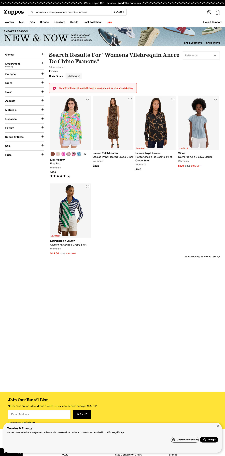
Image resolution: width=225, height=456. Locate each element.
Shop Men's (213, 42)
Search (119, 12)
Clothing (72, 76)
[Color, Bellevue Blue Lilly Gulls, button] (79, 154)
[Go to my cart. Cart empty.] (217, 12)
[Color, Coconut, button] (68, 154)
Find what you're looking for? (200, 256)
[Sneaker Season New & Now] (112, 36)
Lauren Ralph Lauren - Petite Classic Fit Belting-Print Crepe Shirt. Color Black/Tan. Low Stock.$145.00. (155, 137)
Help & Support (212, 22)
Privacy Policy (116, 432)
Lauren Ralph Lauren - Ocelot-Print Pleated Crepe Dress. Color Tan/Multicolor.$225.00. (113, 137)
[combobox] (69, 12)
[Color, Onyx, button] (73, 154)
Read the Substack (129, 3)
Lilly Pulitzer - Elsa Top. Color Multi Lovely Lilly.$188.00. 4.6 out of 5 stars (70, 137)
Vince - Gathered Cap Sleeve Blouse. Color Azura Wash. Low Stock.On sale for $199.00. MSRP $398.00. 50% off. (198, 137)
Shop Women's (193, 42)
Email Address (20, 414)
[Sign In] (209, 12)
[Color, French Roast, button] (52, 154)
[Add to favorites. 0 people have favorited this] (87, 99)
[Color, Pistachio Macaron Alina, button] (58, 154)
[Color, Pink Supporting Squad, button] (63, 154)
